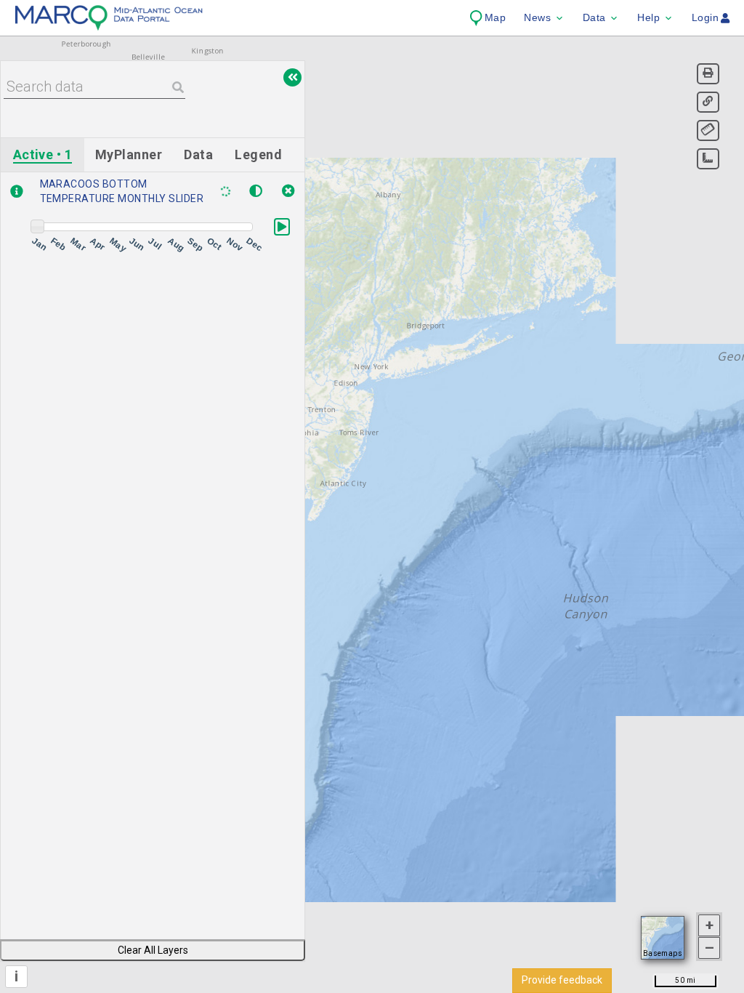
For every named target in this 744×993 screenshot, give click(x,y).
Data (594, 17)
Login (705, 17)
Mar (77, 245)
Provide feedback (562, 980)
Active (43, 154)
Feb (58, 244)
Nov (234, 245)
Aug (175, 245)
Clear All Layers (153, 950)
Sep (194, 245)
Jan (38, 244)
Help (648, 17)
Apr (97, 244)
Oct (214, 244)
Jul (155, 244)
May (117, 245)
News (537, 17)
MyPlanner (128, 154)
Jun (136, 244)
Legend (258, 154)
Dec (253, 245)
